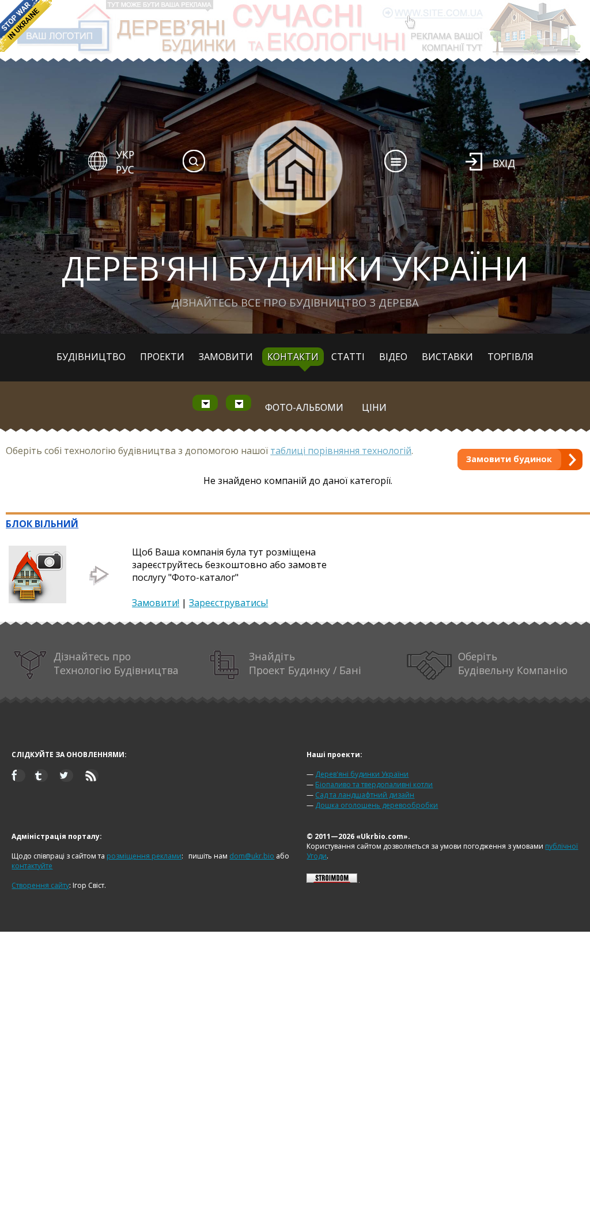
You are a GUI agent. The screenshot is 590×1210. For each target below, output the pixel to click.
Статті (348, 356)
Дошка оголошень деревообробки (376, 805)
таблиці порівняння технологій (340, 450)
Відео (393, 356)
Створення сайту (40, 885)
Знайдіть (305, 663)
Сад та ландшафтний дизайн (364, 795)
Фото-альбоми (304, 407)
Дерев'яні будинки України (362, 774)
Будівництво (91, 356)
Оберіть (513, 663)
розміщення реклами (144, 856)
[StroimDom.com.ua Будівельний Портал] (332, 880)
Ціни (374, 407)
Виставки (447, 356)
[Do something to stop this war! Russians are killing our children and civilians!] (26, 26)
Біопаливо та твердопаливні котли (374, 784)
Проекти (162, 356)
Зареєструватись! (228, 602)
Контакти (293, 356)
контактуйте (32, 866)
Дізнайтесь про (116, 663)
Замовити (226, 356)
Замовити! (155, 602)
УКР (125, 154)
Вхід (504, 163)
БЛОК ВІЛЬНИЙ (42, 523)
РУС (125, 169)
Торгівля (510, 356)
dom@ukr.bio (251, 856)
